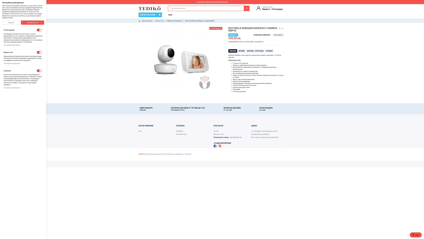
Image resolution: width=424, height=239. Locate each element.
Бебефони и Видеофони (174, 21)
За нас (216, 131)
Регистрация (277, 9)
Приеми (11, 22)
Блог (140, 131)
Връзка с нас (219, 134)
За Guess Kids (181, 134)
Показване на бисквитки (12, 45)
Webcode (188, 154)
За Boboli (179, 131)
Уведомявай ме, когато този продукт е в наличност (246, 41)
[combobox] (208, 8)
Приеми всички (32, 22)
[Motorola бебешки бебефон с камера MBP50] (186, 95)
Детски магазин (147, 21)
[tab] (232, 51)
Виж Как (225, 2)
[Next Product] (282, 28)
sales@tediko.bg (235, 137)
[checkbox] (39, 30)
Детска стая (159, 21)
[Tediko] (150, 8)
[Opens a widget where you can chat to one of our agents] (416, 235)
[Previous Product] (280, 28)
